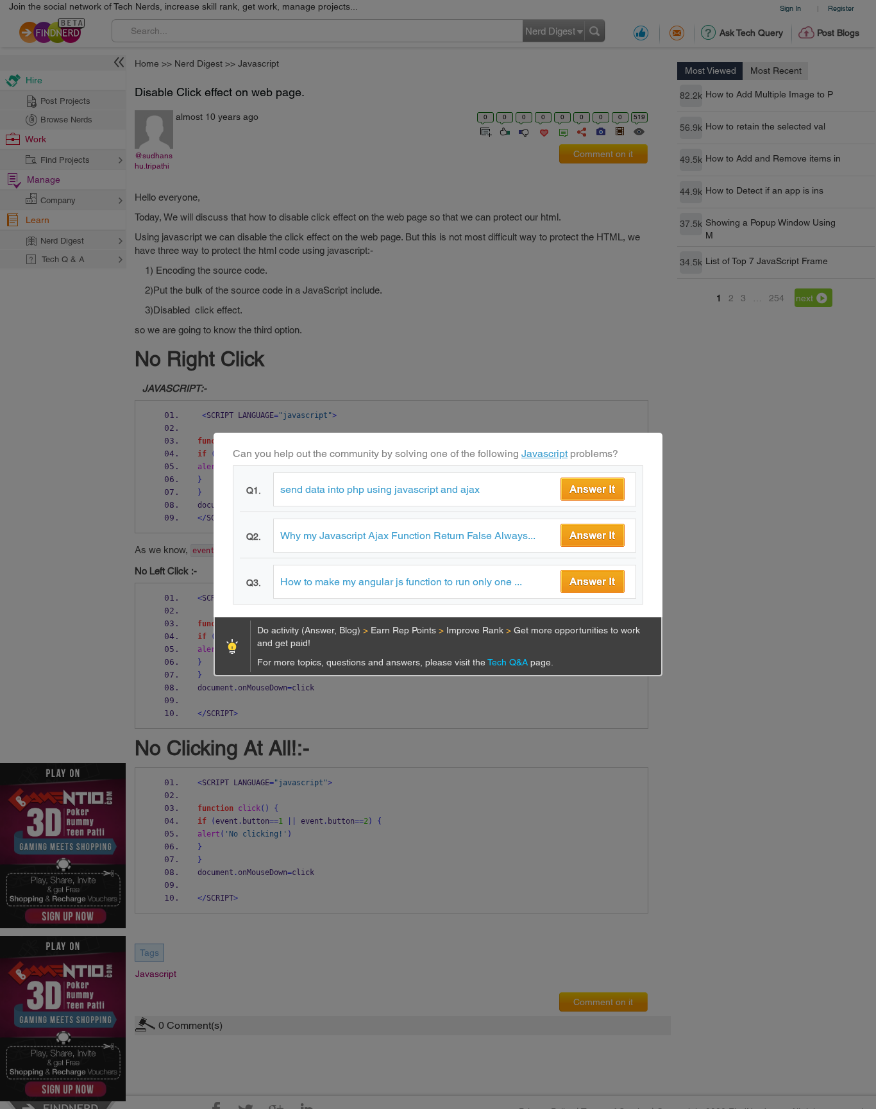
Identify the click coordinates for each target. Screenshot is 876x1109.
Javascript (544, 453)
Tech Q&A (508, 662)
